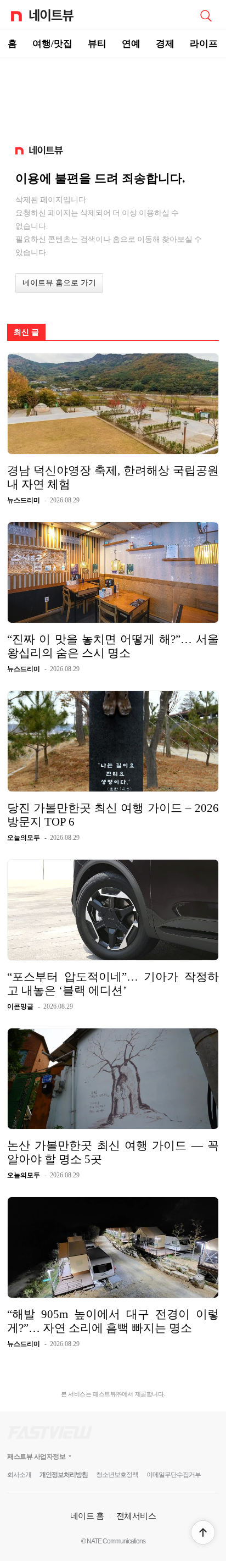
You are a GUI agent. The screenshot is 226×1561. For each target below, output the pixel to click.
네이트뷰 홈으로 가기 (59, 283)
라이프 (204, 43)
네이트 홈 (87, 1515)
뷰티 (97, 43)
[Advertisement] (113, 96)
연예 (131, 43)
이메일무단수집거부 (173, 1475)
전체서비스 (136, 1515)
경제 (165, 43)
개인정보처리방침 (63, 1475)
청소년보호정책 (117, 1475)
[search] (205, 14)
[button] (203, 1532)
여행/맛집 (52, 43)
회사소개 (19, 1475)
